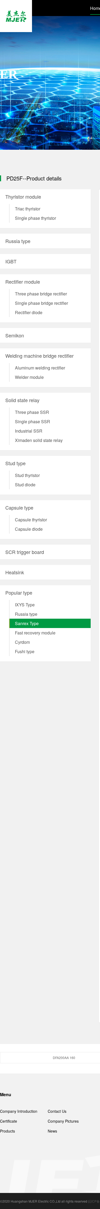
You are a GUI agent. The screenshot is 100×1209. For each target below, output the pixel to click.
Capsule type (19, 507)
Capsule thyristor (31, 520)
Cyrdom (22, 642)
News (52, 1131)
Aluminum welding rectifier (40, 368)
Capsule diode (29, 529)
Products (7, 1131)
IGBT (11, 261)
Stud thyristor (27, 475)
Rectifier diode (28, 312)
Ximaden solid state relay (39, 440)
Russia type (17, 240)
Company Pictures (63, 1121)
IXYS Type (25, 605)
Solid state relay (22, 399)
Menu (5, 1094)
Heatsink (14, 572)
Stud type (15, 463)
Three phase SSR (32, 412)
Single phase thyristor (35, 218)
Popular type (18, 592)
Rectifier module (22, 281)
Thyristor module (23, 196)
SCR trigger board (24, 551)
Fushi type (24, 651)
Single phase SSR (32, 421)
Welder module (29, 377)
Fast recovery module (35, 633)
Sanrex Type (27, 623)
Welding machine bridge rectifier (39, 355)
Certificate (8, 1121)
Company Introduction (18, 1111)
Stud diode (25, 485)
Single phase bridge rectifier (41, 303)
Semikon (14, 335)
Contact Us (57, 1111)
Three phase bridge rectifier (41, 294)
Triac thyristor (27, 209)
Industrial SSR (28, 431)
